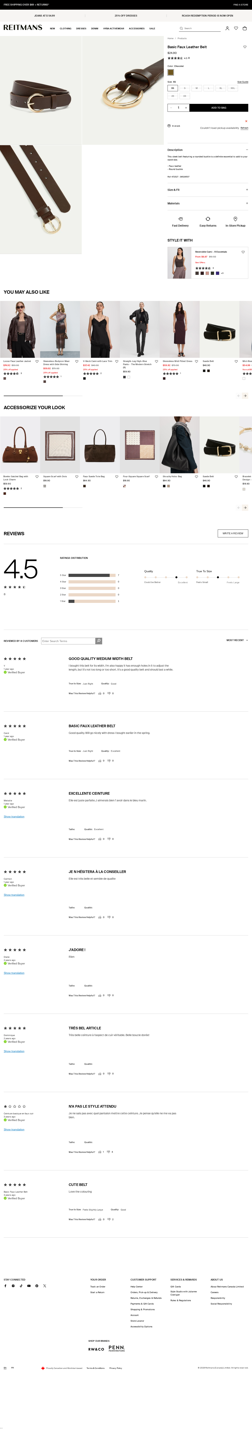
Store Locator (137, 1320)
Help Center (137, 1286)
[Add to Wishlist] (244, 47)
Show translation (14, 816)
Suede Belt (208, 361)
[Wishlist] (236, 28)
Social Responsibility (221, 1303)
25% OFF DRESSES (126, 15)
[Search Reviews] (98, 641)
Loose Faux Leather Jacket (17, 361)
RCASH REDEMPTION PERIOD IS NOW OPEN (207, 15)
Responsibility (218, 1298)
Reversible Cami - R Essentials (211, 251)
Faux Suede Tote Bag (94, 476)
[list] (82, 145)
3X (186, 97)
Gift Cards (175, 1286)
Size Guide (242, 81)
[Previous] (239, 396)
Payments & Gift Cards (142, 1303)
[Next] (245, 396)
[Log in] (227, 28)
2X (174, 97)
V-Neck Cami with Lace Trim (97, 361)
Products (182, 38)
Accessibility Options (141, 1326)
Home (170, 38)
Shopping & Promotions (143, 1309)
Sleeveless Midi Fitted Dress (177, 361)
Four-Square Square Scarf (136, 476)
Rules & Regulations (180, 1300)
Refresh (244, 127)
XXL (234, 89)
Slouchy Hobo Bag (172, 476)
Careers (215, 1292)
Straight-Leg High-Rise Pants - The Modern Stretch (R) (137, 364)
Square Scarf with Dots (55, 476)
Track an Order (98, 1286)
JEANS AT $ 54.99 (44, 15)
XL (223, 89)
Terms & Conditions (96, 1368)
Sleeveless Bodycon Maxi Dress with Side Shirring (56, 363)
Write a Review (233, 533)
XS (172, 88)
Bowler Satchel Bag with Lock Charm (15, 478)
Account (135, 1315)
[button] (52, 28)
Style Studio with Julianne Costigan (183, 1293)
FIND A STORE (240, 4)
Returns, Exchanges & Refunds (146, 1298)
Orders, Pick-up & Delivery (144, 1292)
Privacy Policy (115, 1368)
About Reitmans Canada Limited (227, 1286)
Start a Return (97, 1292)
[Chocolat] (170, 72)
